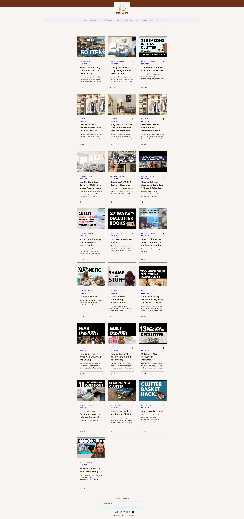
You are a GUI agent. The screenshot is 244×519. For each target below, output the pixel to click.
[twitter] (127, 512)
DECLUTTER (83, 64)
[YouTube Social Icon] (115, 512)
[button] (164, 28)
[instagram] (121, 512)
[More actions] (102, 61)
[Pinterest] (124, 512)
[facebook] (118, 512)
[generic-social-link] (130, 512)
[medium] (133, 512)
